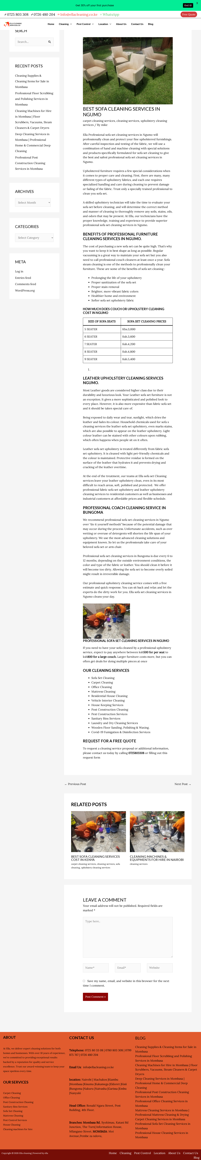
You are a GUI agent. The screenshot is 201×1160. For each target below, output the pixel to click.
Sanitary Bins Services (105, 718)
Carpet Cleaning (102, 682)
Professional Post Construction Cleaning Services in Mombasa (30, 163)
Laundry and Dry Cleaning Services (114, 723)
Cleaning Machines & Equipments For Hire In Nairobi (157, 858)
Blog (150, 24)
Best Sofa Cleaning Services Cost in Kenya (95, 858)
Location (103, 24)
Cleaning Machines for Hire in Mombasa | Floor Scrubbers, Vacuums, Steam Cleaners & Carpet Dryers (166, 1069)
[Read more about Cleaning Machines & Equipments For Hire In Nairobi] (157, 831)
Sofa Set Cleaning (102, 678)
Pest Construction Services (109, 714)
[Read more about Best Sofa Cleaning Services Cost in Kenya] (98, 831)
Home (51, 24)
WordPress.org (25, 290)
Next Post (183, 784)
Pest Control (83, 24)
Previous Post (75, 784)
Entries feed (23, 278)
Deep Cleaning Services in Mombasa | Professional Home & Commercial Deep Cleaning (161, 1083)
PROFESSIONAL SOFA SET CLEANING (110, 641)
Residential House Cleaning (109, 696)
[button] (189, 14)
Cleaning (64, 24)
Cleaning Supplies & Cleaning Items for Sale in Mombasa (32, 81)
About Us (121, 24)
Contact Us (137, 24)
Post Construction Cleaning (18, 1102)
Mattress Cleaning (103, 691)
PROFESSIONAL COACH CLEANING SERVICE (122, 507)
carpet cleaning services (99, 121)
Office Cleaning (101, 687)
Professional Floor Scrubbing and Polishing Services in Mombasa (34, 98)
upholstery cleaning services (95, 867)
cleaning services (128, 121)
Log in (19, 271)
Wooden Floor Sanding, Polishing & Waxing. (120, 727)
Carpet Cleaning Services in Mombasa (160, 1119)
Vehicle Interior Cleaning (108, 700)
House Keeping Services (107, 705)
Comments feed (25, 284)
